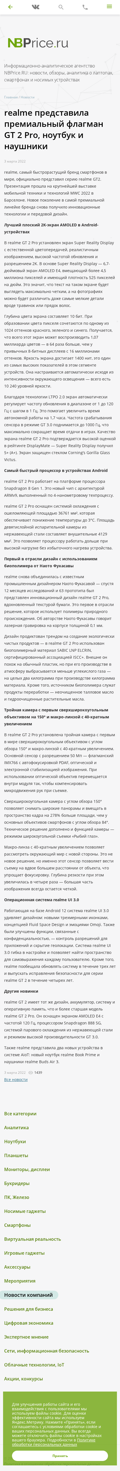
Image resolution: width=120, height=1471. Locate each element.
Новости (28, 97)
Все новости (16, 1079)
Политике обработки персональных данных (53, 1442)
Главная (11, 97)
